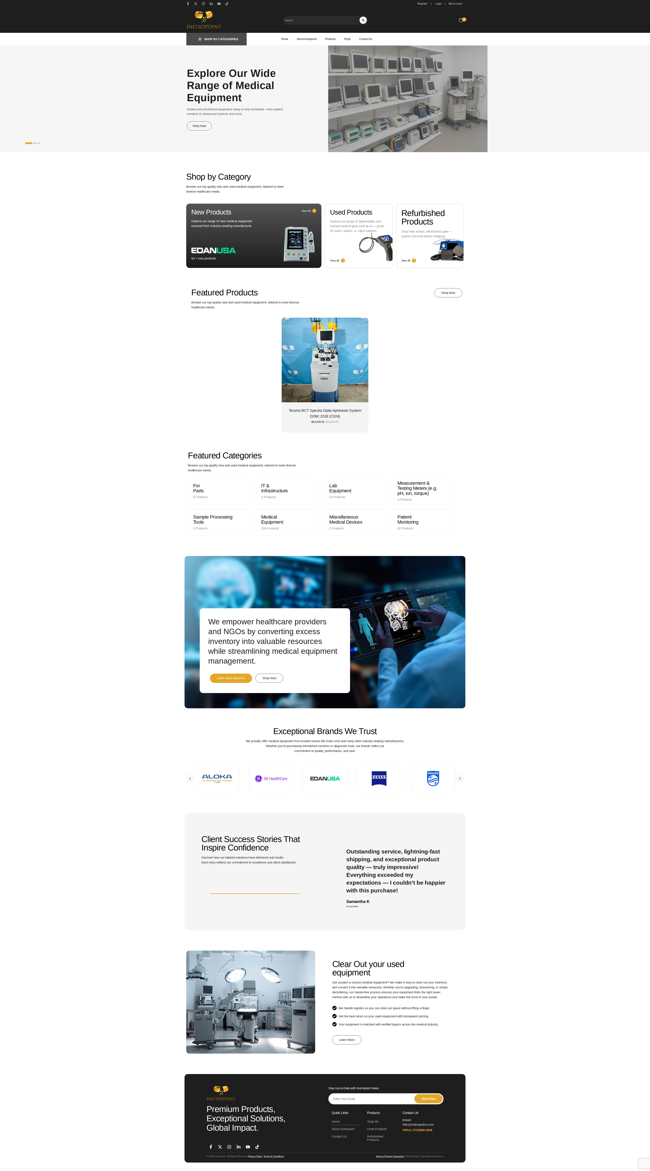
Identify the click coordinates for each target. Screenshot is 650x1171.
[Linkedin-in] (238, 1147)
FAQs (347, 39)
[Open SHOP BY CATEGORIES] (200, 39)
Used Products (377, 1129)
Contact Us (365, 39)
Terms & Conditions (274, 1156)
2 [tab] (35, 143)
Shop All (372, 1121)
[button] (190, 779)
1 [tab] (28, 143)
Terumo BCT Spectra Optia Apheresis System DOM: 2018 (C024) (325, 413)
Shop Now (199, 126)
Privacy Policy (255, 1156)
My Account (455, 3)
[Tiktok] (257, 1147)
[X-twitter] (220, 1147)
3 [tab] (39, 143)
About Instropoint (307, 39)
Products (330, 39)
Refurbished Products (375, 1138)
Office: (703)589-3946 (417, 1130)
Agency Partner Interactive (390, 1156)
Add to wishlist (357, 329)
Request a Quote (325, 397)
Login (438, 3)
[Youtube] (248, 1147)
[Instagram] (229, 1147)
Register (422, 3)
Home (284, 39)
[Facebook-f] (211, 1147)
